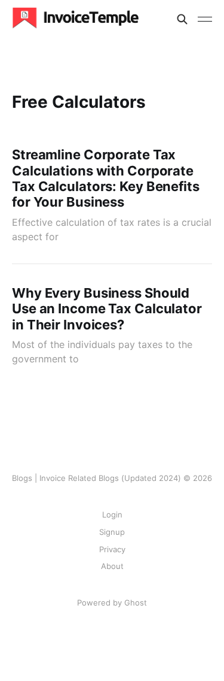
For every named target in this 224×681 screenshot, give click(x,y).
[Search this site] (182, 19)
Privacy (112, 549)
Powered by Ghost (112, 602)
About (112, 566)
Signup (112, 532)
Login (112, 514)
